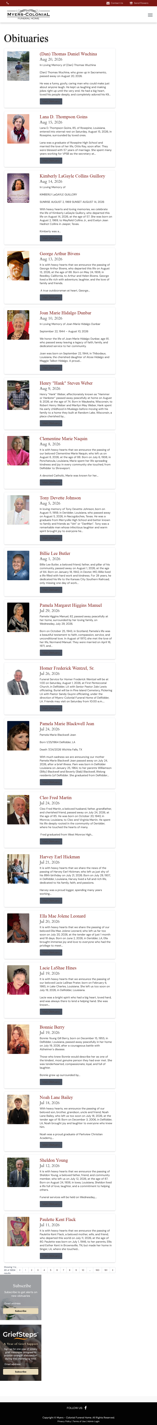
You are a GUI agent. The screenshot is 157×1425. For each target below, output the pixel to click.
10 (83, 1270)
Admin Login (93, 1421)
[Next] (113, 1270)
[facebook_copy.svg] (86, 1408)
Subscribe (20, 1311)
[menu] (150, 15)
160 (97, 1270)
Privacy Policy (64, 1421)
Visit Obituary (51, 101)
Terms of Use (79, 1421)
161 (105, 1270)
